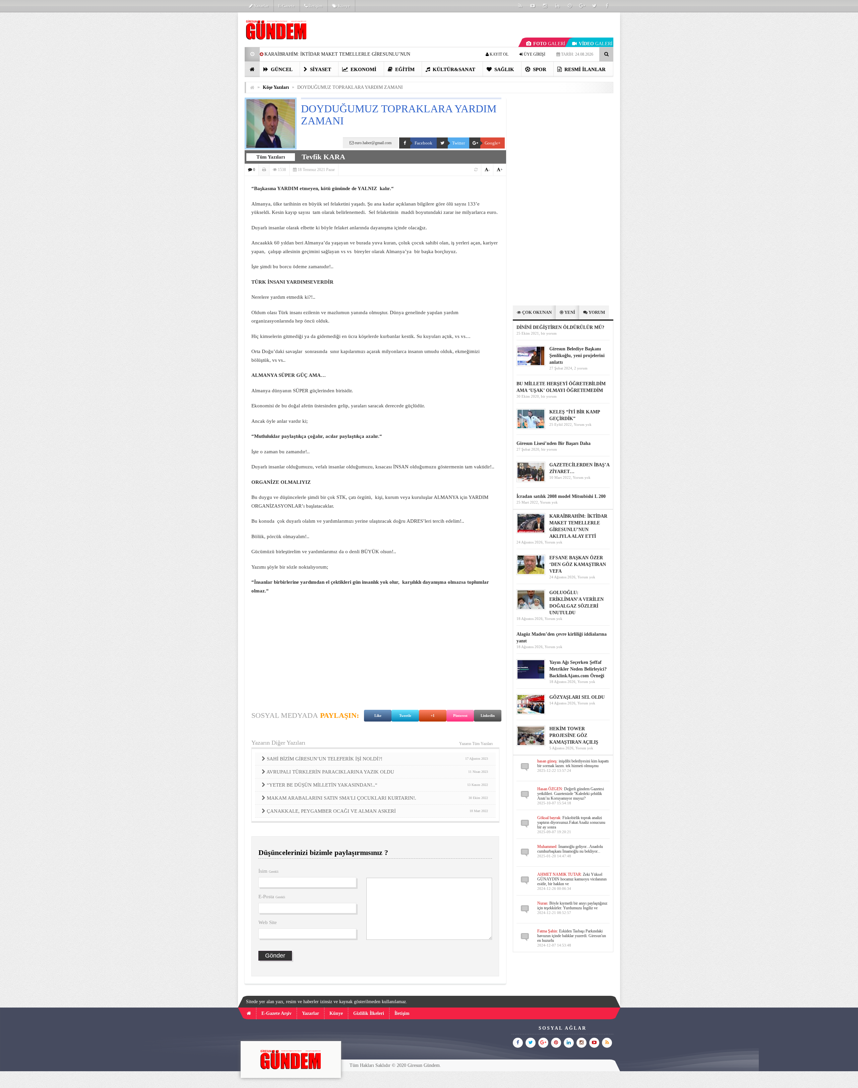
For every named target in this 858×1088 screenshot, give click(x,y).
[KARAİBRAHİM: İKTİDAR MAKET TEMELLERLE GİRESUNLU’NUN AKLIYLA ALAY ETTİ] (530, 531)
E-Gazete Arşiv (276, 1013)
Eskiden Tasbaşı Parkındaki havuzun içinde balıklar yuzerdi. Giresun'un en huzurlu (571, 936)
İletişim (315, 5)
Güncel (281, 69)
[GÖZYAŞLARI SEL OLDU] (530, 712)
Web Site (267, 922)
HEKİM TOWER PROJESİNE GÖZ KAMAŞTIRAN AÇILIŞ (573, 735)
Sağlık (503, 69)
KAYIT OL (498, 54)
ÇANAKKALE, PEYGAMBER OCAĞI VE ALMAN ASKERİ (377, 811)
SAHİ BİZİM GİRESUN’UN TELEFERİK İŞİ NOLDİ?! (377, 758)
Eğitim (404, 69)
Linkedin (488, 715)
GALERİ (549, 43)
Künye (343, 5)
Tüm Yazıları (270, 157)
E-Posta (271, 896)
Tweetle (405, 715)
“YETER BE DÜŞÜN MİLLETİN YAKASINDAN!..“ (377, 785)
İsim (268, 871)
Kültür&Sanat (453, 69)
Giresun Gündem (424, 1065)
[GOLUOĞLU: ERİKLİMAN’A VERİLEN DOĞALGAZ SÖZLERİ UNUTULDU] (530, 608)
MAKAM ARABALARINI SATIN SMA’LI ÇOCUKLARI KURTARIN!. (377, 798)
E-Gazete (286, 5)
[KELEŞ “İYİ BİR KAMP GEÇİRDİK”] (530, 427)
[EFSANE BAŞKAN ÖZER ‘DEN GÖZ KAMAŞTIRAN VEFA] (530, 573)
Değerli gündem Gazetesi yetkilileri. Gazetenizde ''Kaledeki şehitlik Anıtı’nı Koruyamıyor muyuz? (570, 794)
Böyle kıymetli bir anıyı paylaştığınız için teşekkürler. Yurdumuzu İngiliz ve (572, 905)
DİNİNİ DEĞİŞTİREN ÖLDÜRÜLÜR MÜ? (561, 327)
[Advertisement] (211, 112)
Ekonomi (362, 69)
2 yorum (581, 368)
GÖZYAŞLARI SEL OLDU (577, 697)
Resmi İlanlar (584, 69)
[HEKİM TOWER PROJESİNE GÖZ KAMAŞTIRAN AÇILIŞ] (530, 744)
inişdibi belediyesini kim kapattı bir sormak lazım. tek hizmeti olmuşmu (573, 763)
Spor (539, 69)
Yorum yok (583, 424)
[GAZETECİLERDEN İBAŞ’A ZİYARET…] (530, 480)
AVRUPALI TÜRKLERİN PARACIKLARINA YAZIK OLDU (377, 772)
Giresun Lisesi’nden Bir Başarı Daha (553, 443)
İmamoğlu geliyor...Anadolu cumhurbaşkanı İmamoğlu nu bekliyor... (570, 849)
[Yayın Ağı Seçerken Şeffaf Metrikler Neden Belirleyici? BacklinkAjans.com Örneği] (530, 678)
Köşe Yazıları (276, 87)
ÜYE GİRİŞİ (534, 54)
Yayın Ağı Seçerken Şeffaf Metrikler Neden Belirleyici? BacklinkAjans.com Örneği (578, 669)
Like (377, 715)
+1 (433, 715)
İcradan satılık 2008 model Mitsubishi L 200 (561, 496)
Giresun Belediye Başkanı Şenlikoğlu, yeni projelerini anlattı (577, 355)
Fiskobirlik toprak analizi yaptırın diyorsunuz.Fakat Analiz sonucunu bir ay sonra (571, 822)
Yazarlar (260, 5)
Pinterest (460, 715)
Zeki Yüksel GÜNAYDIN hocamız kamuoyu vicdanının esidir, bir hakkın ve (572, 879)
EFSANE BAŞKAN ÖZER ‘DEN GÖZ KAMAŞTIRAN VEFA (577, 564)
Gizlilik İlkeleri (368, 1013)
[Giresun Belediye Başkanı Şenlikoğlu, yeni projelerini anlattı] (530, 364)
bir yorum (549, 333)
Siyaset (320, 69)
